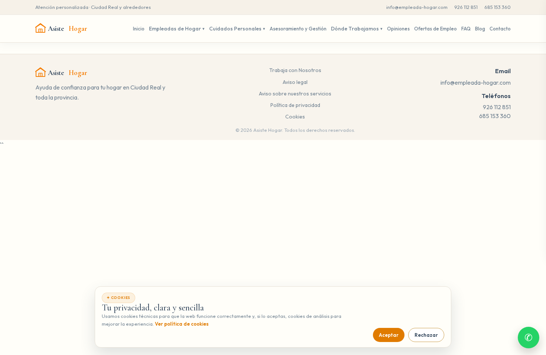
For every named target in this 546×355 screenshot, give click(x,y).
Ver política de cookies (182, 324)
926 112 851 (466, 7)
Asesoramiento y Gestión (298, 29)
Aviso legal (295, 82)
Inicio (138, 29)
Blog (480, 29)
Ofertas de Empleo (435, 29)
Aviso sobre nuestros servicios (295, 93)
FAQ (466, 29)
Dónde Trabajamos (355, 28)
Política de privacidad (295, 105)
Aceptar (389, 335)
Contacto (500, 29)
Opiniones (398, 29)
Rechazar (426, 335)
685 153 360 (497, 7)
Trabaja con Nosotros (295, 70)
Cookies (295, 116)
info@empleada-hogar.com (417, 7)
